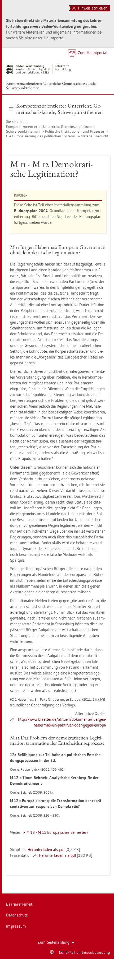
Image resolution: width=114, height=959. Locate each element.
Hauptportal (54, 37)
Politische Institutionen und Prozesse (74, 131)
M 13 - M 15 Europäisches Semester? (57, 832)
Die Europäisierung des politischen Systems (41, 136)
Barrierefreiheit (19, 904)
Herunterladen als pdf (46, 849)
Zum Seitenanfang (53, 942)
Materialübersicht (94, 136)
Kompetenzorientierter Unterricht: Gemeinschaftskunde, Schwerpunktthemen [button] (59, 108)
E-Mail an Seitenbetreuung (87, 952)
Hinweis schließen (92, 8)
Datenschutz (17, 915)
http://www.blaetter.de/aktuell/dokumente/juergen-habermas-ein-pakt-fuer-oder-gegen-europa (62, 722)
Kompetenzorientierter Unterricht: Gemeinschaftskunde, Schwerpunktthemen (51, 85)
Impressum (16, 926)
